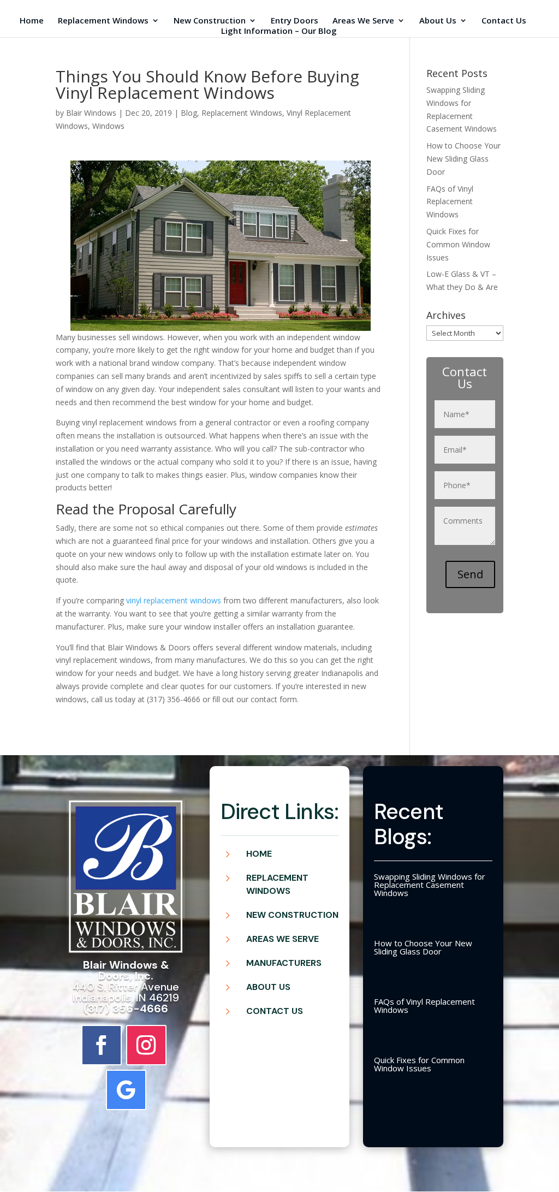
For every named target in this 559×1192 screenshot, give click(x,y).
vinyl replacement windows (173, 600)
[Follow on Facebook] (101, 1045)
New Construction (210, 21)
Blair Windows (91, 113)
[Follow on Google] (126, 1090)
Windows (108, 126)
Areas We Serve (363, 21)
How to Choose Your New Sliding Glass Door (463, 158)
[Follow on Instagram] (146, 1045)
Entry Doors (294, 21)
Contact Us (503, 21)
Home (32, 21)
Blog (189, 113)
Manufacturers (284, 963)
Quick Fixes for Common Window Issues (458, 244)
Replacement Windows (103, 21)
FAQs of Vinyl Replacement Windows (449, 201)
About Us (437, 21)
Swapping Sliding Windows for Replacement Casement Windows (429, 884)
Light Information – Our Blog (279, 31)
